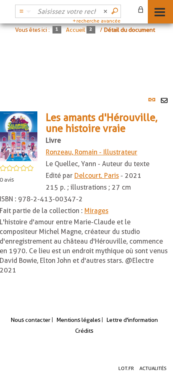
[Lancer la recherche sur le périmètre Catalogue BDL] (115, 11)
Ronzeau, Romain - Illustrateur (91, 152)
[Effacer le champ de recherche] (106, 11)
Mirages (96, 211)
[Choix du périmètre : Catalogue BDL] (24, 11)
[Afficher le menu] (160, 12)
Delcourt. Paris (96, 176)
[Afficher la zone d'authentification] (142, 10)
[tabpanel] (86, 194)
